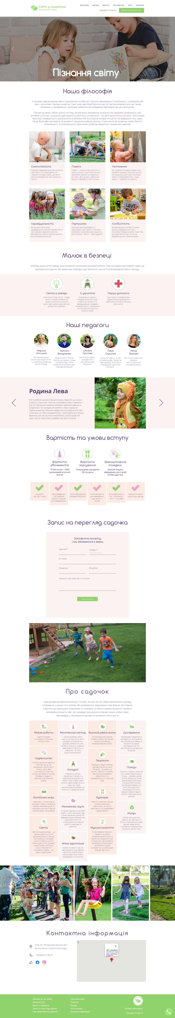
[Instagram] (44, 962)
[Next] (162, 49)
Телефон (92, 550)
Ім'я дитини (63, 568)
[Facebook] (37, 962)
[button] (143, 679)
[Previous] (13, 49)
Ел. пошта (63, 559)
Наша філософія (77, 999)
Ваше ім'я (62, 549)
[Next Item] (171, 893)
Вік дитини (93, 568)
